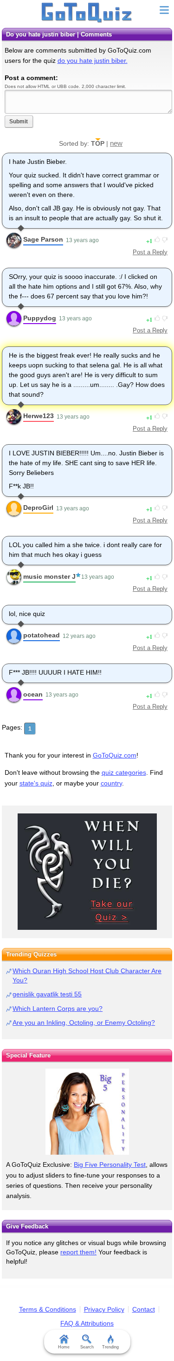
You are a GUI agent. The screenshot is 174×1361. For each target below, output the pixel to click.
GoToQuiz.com (114, 755)
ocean (33, 694)
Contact (143, 1309)
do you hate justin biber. (93, 60)
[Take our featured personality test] (87, 1112)
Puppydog (39, 318)
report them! (78, 1252)
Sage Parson (43, 239)
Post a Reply (150, 252)
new (116, 143)
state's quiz (35, 783)
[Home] (87, 13)
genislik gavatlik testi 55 (47, 994)
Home (64, 1347)
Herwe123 (38, 416)
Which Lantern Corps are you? (58, 1008)
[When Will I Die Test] (87, 871)
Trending (110, 1347)
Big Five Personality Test (110, 1164)
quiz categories (124, 772)
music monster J (49, 576)
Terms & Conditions (47, 1309)
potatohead (41, 635)
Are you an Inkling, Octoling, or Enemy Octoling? (84, 1022)
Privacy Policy (104, 1309)
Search (87, 1347)
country (111, 783)
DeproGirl (38, 507)
